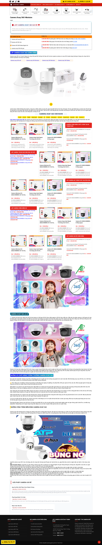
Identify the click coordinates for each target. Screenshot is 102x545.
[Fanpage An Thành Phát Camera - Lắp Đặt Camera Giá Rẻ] (10, 1)
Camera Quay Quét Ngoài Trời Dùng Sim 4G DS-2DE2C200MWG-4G (35, 138)
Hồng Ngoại (53, 117)
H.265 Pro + (81, 117)
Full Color (60, 117)
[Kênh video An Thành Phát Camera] (18, 1)
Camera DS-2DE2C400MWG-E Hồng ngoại (54, 138)
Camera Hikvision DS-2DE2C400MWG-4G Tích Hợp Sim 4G (18, 138)
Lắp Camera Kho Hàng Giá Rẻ (37, 532)
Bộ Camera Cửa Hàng (35, 529)
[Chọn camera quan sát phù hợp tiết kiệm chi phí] (91, 11)
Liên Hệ (77, 4)
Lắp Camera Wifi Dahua (13, 532)
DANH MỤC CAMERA (18, 4)
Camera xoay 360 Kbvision (32, 60)
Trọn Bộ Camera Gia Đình (36, 523)
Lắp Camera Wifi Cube (13, 523)
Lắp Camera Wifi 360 (12, 526)
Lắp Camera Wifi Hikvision (14, 534)
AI (44, 117)
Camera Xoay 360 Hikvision (51, 114)
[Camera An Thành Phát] (13, 1)
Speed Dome (66, 117)
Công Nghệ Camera (35, 4)
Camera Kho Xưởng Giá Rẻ (36, 526)
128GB (28, 117)
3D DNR (48, 117)
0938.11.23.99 (85, 1)
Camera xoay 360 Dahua (64, 60)
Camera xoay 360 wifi (16, 60)
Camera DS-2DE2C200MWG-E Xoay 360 (78, 144)
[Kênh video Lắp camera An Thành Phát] (16, 1)
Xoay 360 (72, 117)
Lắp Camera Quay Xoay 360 (17, 119)
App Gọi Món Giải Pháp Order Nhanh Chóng (23, 487)
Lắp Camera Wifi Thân (13, 529)
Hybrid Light (34, 117)
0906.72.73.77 (60, 535)
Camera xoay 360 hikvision (48, 60)
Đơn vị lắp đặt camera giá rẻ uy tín (48, 542)
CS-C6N (75, 41)
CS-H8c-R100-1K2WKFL (80, 38)
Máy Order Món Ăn (17, 505)
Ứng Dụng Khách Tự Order (19, 497)
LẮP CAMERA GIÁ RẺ (70, 1)
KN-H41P (74, 48)
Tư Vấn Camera (69, 4)
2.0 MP (19, 117)
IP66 (77, 117)
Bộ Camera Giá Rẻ (59, 4)
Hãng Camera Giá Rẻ (47, 4)
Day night (40, 117)
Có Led (24, 117)
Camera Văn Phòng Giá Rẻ (36, 534)
